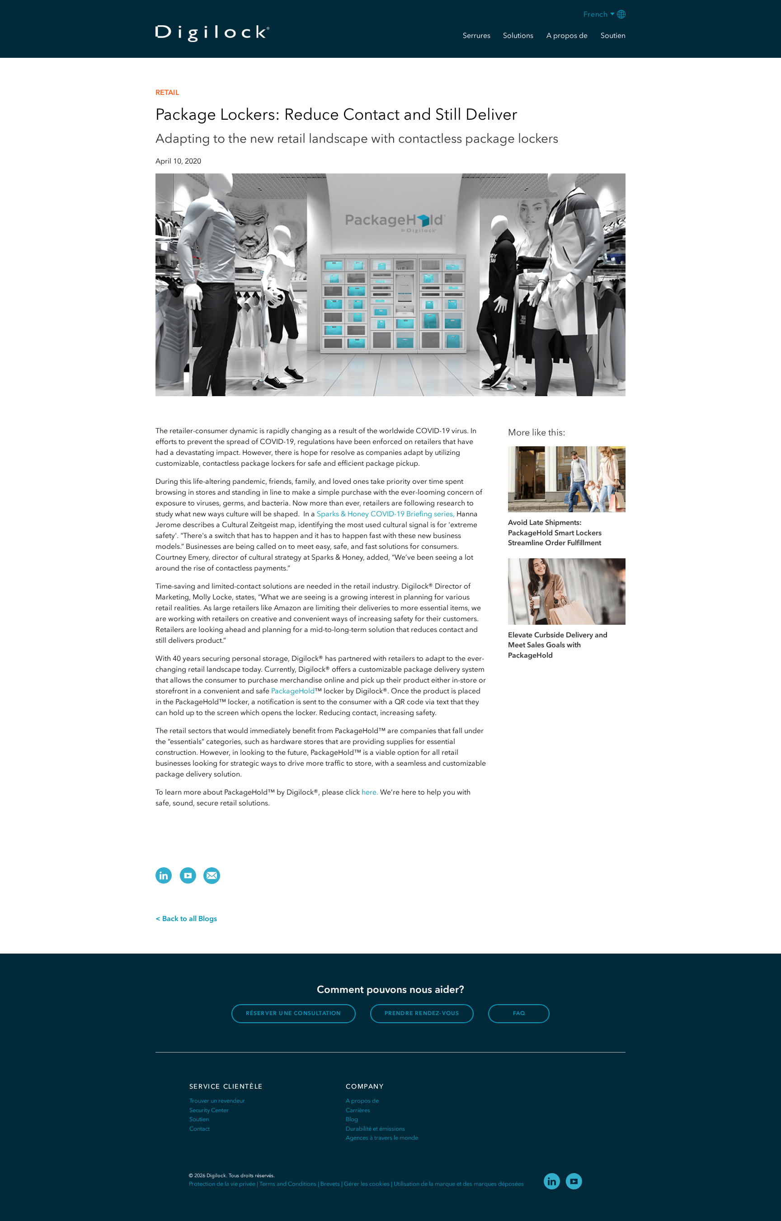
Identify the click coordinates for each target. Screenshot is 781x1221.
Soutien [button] (613, 35)
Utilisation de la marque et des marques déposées (459, 1183)
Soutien (199, 1119)
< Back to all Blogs (186, 918)
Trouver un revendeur (217, 1100)
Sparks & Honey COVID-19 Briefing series (385, 513)
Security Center (209, 1110)
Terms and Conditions (287, 1183)
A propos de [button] (567, 35)
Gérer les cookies (367, 1183)
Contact (199, 1128)
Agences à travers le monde (382, 1137)
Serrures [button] (476, 35)
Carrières (358, 1110)
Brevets (330, 1183)
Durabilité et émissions (375, 1128)
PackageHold (292, 690)
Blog (352, 1119)
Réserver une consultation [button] (293, 1013)
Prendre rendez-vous (422, 1013)
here (368, 791)
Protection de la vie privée (222, 1183)
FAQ (519, 1013)
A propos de (362, 1100)
